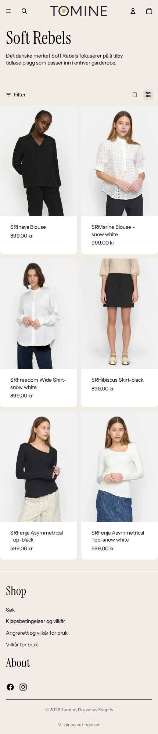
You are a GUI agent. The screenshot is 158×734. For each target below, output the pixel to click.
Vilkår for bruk (22, 644)
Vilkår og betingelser (79, 724)
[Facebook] (10, 686)
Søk (10, 609)
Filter (20, 94)
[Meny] (8, 11)
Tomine (68, 709)
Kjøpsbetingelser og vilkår (35, 621)
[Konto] (133, 11)
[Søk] (24, 11)
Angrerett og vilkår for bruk (37, 632)
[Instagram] (23, 686)
